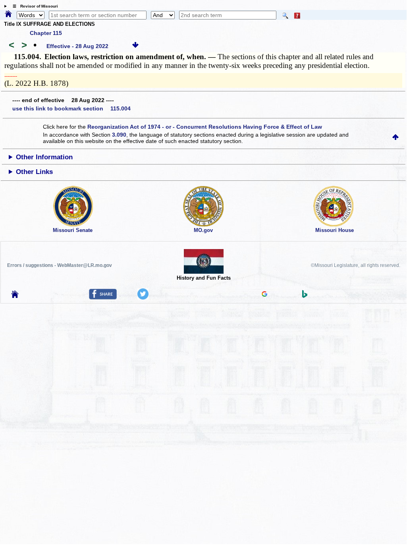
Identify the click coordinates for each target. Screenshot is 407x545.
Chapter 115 (46, 33)
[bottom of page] (135, 46)
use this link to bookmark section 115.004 (71, 108)
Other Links (34, 172)
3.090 (119, 134)
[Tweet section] (143, 297)
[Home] (8, 14)
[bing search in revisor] (305, 296)
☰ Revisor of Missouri (33, 6)
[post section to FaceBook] (103, 297)
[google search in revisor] (264, 295)
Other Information (44, 157)
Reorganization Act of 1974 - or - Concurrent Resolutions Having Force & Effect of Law (204, 127)
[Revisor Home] (15, 296)
